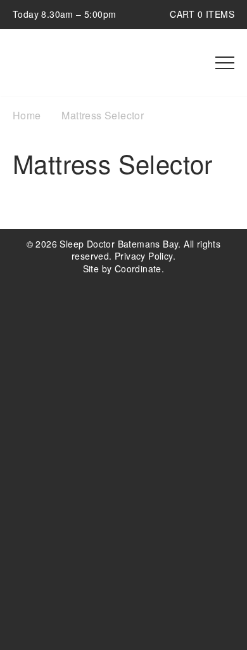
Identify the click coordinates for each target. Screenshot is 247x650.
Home (27, 115)
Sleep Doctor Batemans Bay (85, 63)
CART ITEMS (202, 14)
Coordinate (138, 268)
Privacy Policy (144, 255)
